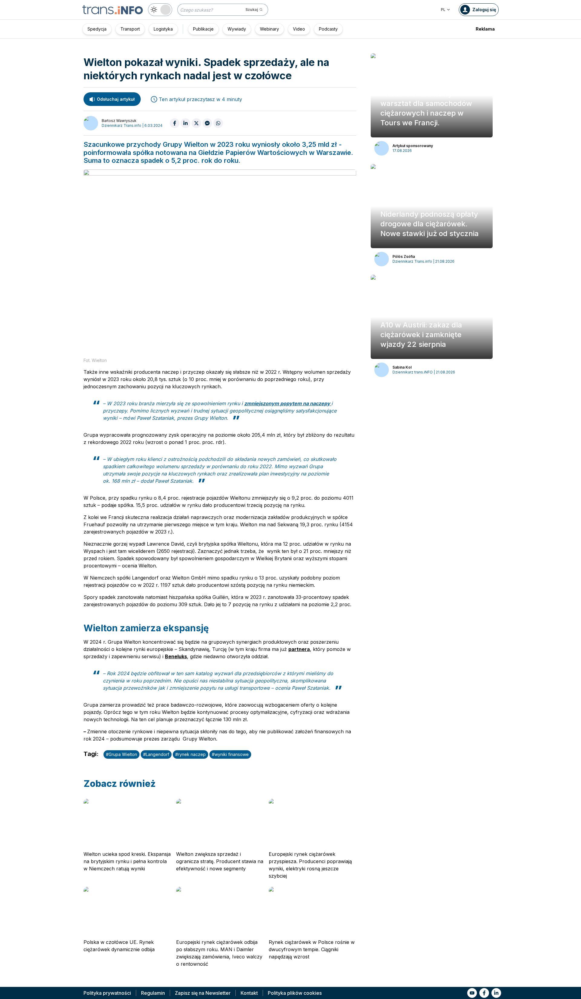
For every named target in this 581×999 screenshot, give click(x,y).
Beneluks (176, 656)
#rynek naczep (190, 754)
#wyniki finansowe (230, 754)
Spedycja (97, 28)
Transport (130, 28)
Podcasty (328, 28)
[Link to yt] (472, 993)
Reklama (485, 28)
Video (299, 28)
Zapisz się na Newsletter (203, 993)
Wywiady (237, 28)
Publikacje (203, 28)
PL (443, 9)
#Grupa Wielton (121, 754)
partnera (299, 649)
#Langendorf (156, 754)
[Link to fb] (484, 993)
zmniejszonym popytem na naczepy (287, 403)
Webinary (269, 28)
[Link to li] (496, 993)
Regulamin (153, 993)
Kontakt (249, 993)
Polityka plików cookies (295, 993)
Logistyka (163, 28)
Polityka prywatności (107, 993)
